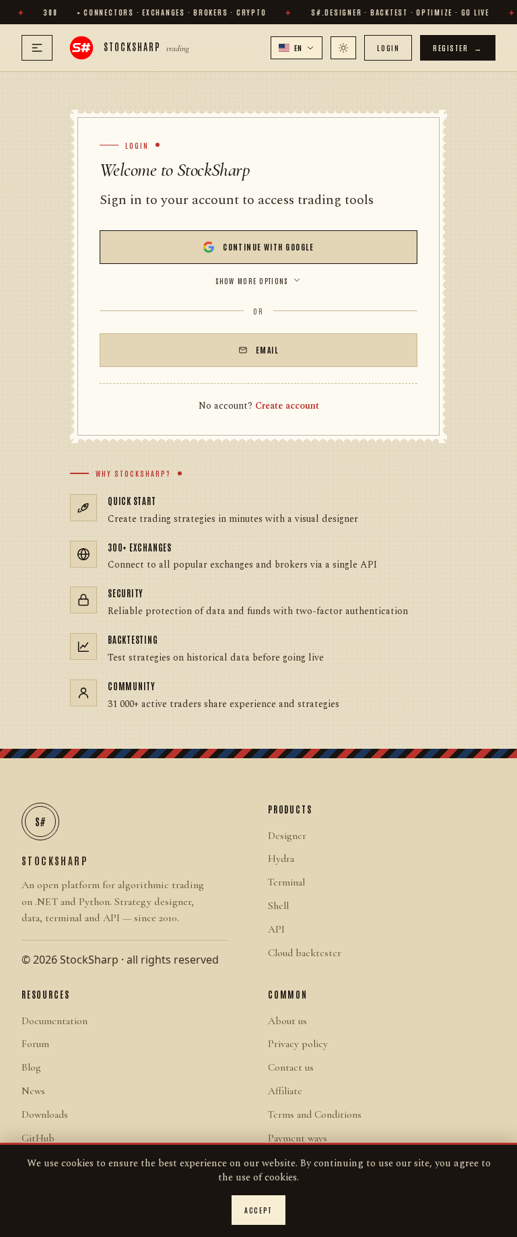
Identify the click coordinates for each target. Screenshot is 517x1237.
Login (388, 47)
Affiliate (285, 1091)
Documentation (55, 1021)
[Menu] (37, 48)
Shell (278, 906)
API (276, 929)
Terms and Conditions (314, 1114)
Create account (287, 406)
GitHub (38, 1138)
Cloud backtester (304, 953)
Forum (35, 1044)
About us (287, 1021)
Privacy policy (298, 1044)
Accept (258, 1210)
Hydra (281, 858)
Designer (287, 836)
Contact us (291, 1067)
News (33, 1091)
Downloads (45, 1114)
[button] (297, 47)
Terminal (286, 882)
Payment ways (297, 1138)
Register (458, 47)
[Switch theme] (343, 47)
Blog (31, 1067)
